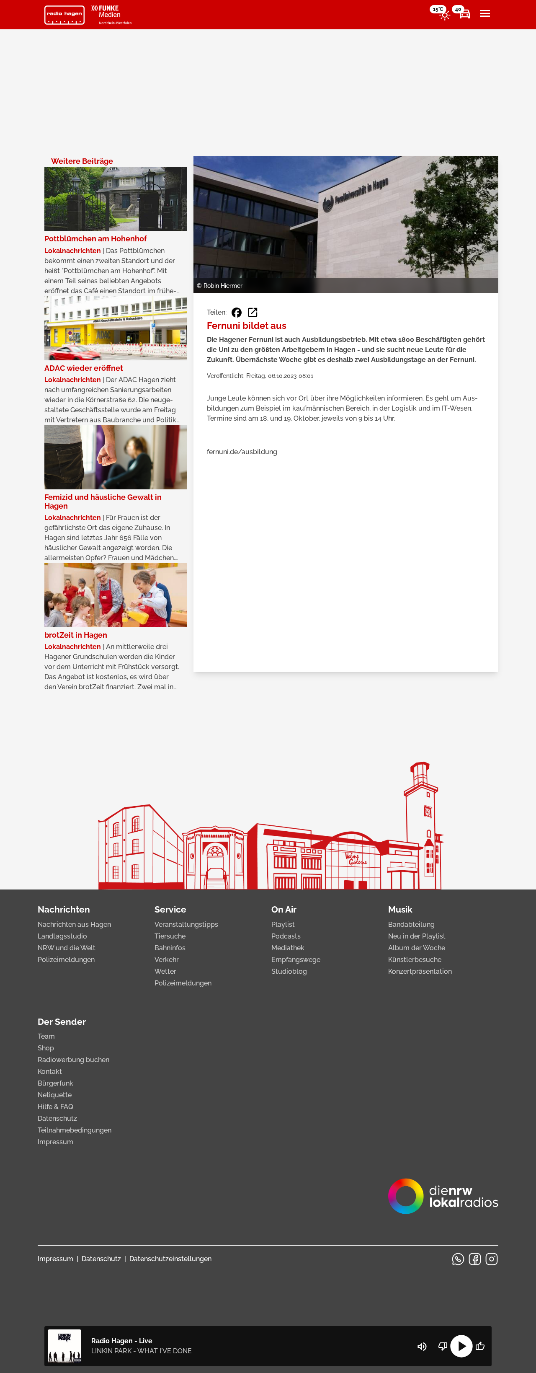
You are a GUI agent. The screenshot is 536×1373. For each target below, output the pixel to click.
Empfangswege (295, 960)
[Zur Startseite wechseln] (64, 15)
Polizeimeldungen (66, 960)
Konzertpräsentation (420, 971)
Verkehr (167, 960)
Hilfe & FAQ (55, 1107)
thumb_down (443, 1346)
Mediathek (287, 948)
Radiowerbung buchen (73, 1060)
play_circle (461, 1346)
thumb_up (480, 1346)
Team (46, 1036)
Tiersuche (170, 936)
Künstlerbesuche (414, 960)
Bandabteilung (411, 924)
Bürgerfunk (55, 1083)
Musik (400, 909)
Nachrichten (64, 909)
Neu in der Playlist (417, 936)
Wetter (165, 971)
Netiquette (55, 1095)
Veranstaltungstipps (186, 924)
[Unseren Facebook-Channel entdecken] (475, 1259)
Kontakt (50, 1072)
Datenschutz (57, 1118)
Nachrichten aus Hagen (74, 924)
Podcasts (286, 936)
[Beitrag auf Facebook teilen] (237, 313)
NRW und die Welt (66, 948)
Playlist (283, 924)
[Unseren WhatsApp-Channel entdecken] (458, 1259)
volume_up (422, 1346)
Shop (46, 1048)
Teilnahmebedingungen (74, 1130)
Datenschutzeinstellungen (170, 1259)
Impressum (55, 1142)
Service (170, 909)
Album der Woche (416, 948)
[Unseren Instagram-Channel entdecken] (491, 1259)
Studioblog (289, 971)
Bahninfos (170, 948)
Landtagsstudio (62, 936)
